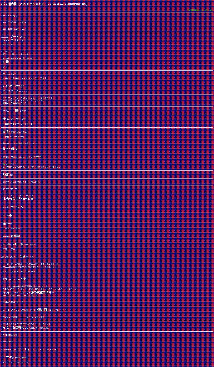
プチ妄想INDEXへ (193, 10)
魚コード (7, 164)
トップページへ (207, 10)
